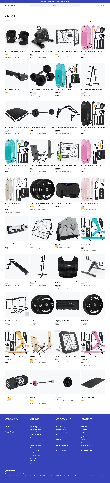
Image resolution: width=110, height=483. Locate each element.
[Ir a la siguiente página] (59, 408)
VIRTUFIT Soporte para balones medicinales (40, 281)
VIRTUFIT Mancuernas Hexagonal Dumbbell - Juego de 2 (42, 90)
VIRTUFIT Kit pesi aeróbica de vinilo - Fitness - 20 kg (42, 127)
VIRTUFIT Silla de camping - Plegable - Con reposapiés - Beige (42, 357)
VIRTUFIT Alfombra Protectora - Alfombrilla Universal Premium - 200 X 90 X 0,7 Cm (93, 397)
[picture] (17, 37)
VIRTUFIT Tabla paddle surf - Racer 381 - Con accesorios (15, 204)
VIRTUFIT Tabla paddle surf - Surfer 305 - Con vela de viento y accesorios (93, 243)
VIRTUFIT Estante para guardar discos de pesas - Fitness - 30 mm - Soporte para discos (92, 90)
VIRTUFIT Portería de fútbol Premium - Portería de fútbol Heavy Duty (66, 52)
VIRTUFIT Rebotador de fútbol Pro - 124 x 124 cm (66, 356)
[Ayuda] (98, 5)
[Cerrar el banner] (104, 1)
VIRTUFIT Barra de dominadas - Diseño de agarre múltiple (66, 128)
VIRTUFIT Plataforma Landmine (12, 89)
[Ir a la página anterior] (50, 408)
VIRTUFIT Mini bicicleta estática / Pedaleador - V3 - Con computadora (41, 52)
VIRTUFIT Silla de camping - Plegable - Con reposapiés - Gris (42, 166)
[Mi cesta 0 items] (104, 5)
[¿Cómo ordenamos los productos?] (90, 21)
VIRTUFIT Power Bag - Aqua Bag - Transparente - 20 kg (16, 243)
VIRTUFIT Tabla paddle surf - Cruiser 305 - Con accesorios (91, 52)
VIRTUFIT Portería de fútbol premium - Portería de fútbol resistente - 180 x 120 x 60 (66, 166)
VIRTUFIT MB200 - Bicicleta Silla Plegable (90, 281)
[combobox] (102, 21)
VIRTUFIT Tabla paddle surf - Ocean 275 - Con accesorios (65, 90)
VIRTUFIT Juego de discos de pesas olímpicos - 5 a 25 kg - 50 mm (42, 319)
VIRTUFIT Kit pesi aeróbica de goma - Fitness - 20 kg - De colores (42, 397)
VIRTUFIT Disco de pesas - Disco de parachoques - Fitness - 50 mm (92, 319)
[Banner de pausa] (103, 1)
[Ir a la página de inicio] (10, 5)
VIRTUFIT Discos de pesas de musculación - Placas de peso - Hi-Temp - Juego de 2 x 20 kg (42, 204)
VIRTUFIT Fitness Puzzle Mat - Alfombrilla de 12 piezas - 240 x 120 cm (17, 128)
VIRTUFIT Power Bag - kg (10, 396)
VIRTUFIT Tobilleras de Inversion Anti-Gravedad (15, 51)
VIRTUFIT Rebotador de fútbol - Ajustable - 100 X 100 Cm (42, 243)
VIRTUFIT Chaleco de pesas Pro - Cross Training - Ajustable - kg (66, 281)
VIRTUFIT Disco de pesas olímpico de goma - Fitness (67, 396)
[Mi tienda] (95, 5)
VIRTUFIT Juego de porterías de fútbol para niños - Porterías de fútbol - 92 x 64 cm (16, 319)
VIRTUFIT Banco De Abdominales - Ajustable (15, 281)
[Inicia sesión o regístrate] (101, 5)
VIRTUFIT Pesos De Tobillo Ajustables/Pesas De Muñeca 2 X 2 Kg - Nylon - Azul (66, 319)
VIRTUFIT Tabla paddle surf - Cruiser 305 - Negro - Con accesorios (93, 128)
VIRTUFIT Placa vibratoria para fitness (63, 203)
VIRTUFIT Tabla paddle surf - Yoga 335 (89, 203)
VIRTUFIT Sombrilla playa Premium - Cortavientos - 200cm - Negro (67, 243)
